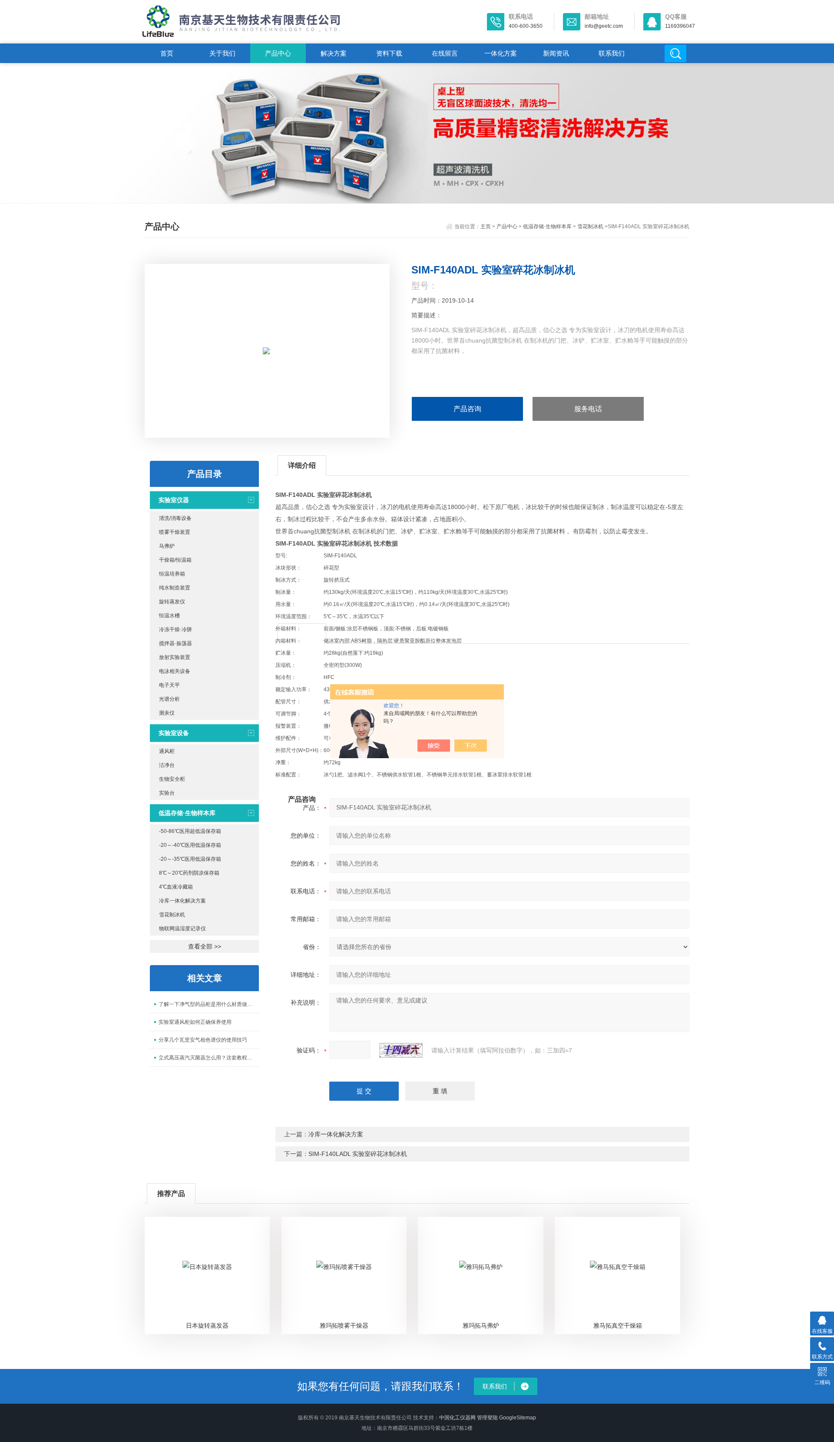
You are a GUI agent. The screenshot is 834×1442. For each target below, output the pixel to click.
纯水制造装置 (174, 588)
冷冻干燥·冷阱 (175, 629)
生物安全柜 (172, 779)
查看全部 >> (204, 946)
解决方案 (334, 53)
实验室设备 (174, 732)
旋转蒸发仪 (172, 602)
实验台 (167, 793)
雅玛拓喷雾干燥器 (344, 1325)
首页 (166, 53)
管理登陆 (487, 1418)
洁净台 (167, 765)
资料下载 (389, 53)
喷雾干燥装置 (174, 532)
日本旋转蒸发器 (207, 1325)
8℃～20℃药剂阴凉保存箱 (189, 873)
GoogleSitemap (517, 1418)
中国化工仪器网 (457, 1418)
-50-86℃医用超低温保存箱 (190, 831)
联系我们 (612, 53)
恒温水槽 (169, 616)
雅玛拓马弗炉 (481, 1325)
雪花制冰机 (590, 226)
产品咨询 (467, 409)
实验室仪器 (174, 499)
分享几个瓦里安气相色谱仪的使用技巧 (203, 1040)
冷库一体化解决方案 (182, 901)
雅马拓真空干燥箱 (617, 1325)
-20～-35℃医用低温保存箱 (190, 859)
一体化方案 (500, 53)
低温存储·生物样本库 (547, 226)
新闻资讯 (556, 53)
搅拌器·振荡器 (175, 643)
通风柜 (167, 751)
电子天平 (169, 685)
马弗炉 (167, 546)
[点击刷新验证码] (401, 1050)
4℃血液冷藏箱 (176, 887)
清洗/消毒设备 (175, 518)
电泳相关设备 (174, 671)
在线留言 (445, 53)
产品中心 (278, 53)
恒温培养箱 (172, 574)
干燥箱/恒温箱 (175, 560)
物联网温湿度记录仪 (182, 929)
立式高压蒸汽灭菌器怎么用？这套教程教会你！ (209, 1058)
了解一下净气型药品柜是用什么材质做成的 (208, 1004)
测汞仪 (167, 713)
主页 (485, 226)
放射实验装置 (174, 657)
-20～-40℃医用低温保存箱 (190, 845)
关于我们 (222, 53)
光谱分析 (169, 699)
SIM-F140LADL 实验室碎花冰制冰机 (357, 1153)
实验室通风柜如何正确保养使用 (195, 1022)
